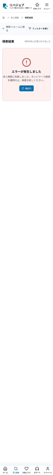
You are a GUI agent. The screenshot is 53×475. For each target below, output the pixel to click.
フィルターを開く (40, 28)
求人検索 (15, 17)
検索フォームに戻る (15, 28)
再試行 (28, 88)
